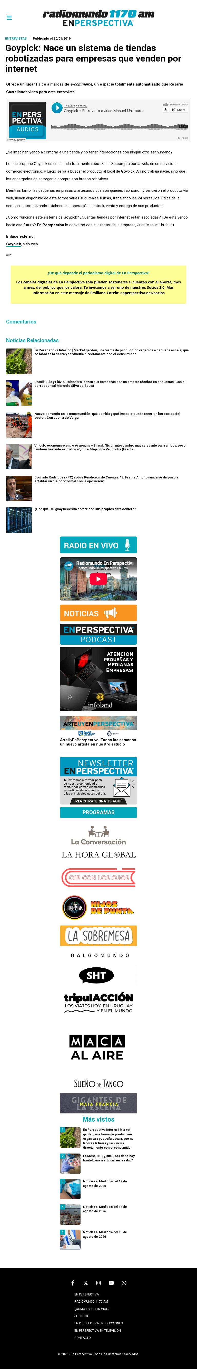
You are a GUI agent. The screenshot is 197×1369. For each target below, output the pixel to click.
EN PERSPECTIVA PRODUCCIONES (98, 1323)
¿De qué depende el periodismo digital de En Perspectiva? (98, 272)
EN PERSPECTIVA (86, 1294)
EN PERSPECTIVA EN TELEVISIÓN (97, 1330)
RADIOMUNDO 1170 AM (91, 1301)
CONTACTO (82, 1338)
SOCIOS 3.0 (82, 1316)
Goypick (13, 244)
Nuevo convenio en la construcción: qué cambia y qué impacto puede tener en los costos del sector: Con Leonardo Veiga (107, 415)
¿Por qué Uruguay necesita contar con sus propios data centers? (85, 509)
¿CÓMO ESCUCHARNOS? (91, 1309)
